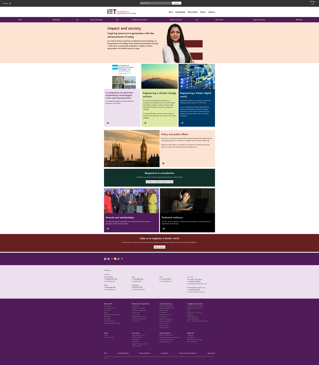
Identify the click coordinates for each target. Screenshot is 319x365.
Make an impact (159, 247)
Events (106, 335)
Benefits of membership (138, 308)
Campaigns (190, 335)
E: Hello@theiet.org (109, 281)
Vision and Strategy (109, 308)
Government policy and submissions (170, 337)
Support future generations (139, 344)
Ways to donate (193, 12)
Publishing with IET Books (194, 308)
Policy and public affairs (166, 335)
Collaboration (136, 342)
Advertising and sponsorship (112, 323)
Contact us (211, 12)
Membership (56, 20)
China (105, 285)
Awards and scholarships (167, 339)
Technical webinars (165, 342)
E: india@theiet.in (137, 281)
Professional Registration (167, 306)
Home (20, 20)
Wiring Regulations (192, 317)
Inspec (189, 310)
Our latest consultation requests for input (159, 182)
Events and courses (176, 20)
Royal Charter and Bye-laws (112, 314)
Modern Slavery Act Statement (187, 353)
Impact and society (259, 20)
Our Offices (107, 274)
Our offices (107, 317)
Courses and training (165, 314)
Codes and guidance (193, 319)
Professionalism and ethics (139, 317)
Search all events (109, 337)
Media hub (299, 20)
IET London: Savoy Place (194, 279)
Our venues (107, 319)
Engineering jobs (164, 327)
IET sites (5, 3)
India (133, 277)
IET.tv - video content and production (197, 321)
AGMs (105, 312)
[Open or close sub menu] (77, 19)
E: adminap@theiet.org (138, 289)
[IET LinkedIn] (108, 259)
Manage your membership (139, 310)
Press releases (191, 337)
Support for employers (166, 319)
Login (312, 4)
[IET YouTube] (112, 259)
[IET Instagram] (105, 259)
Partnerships (135, 339)
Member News (136, 312)
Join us (171, 12)
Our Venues (190, 277)
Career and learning (96, 20)
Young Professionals (137, 337)
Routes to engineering (166, 321)
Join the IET (135, 306)
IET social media (191, 342)
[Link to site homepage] (121, 11)
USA (161, 277)
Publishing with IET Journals (195, 306)
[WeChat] (115, 259)
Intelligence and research (139, 20)
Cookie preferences (123, 353)
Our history (107, 306)
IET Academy (163, 317)
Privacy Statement (145, 353)
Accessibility (164, 353)
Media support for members (195, 339)
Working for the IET (109, 321)
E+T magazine (136, 321)
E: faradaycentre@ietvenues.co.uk (196, 283)
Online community (137, 346)
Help (105, 353)
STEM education (164, 323)
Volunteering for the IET (138, 335)
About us (203, 12)
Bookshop (190, 314)
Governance (107, 310)
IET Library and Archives (138, 319)
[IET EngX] (122, 259)
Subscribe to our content (194, 312)
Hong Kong (135, 285)
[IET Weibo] (118, 259)
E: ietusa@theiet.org (165, 281)
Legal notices (211, 353)
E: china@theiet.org (109, 289)
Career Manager (180, 12)
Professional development (167, 308)
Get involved (219, 20)
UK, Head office (108, 277)
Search (176, 3)
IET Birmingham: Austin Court (196, 287)
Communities (135, 314)
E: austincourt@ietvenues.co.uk (196, 292)
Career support (164, 325)
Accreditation (163, 312)
